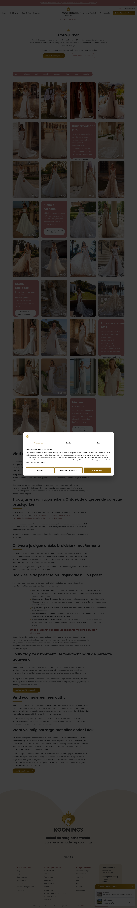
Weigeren (39, 470)
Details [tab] (68, 443)
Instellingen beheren (67, 470)
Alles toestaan (97, 470)
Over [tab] (98, 443)
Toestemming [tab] (38, 443)
